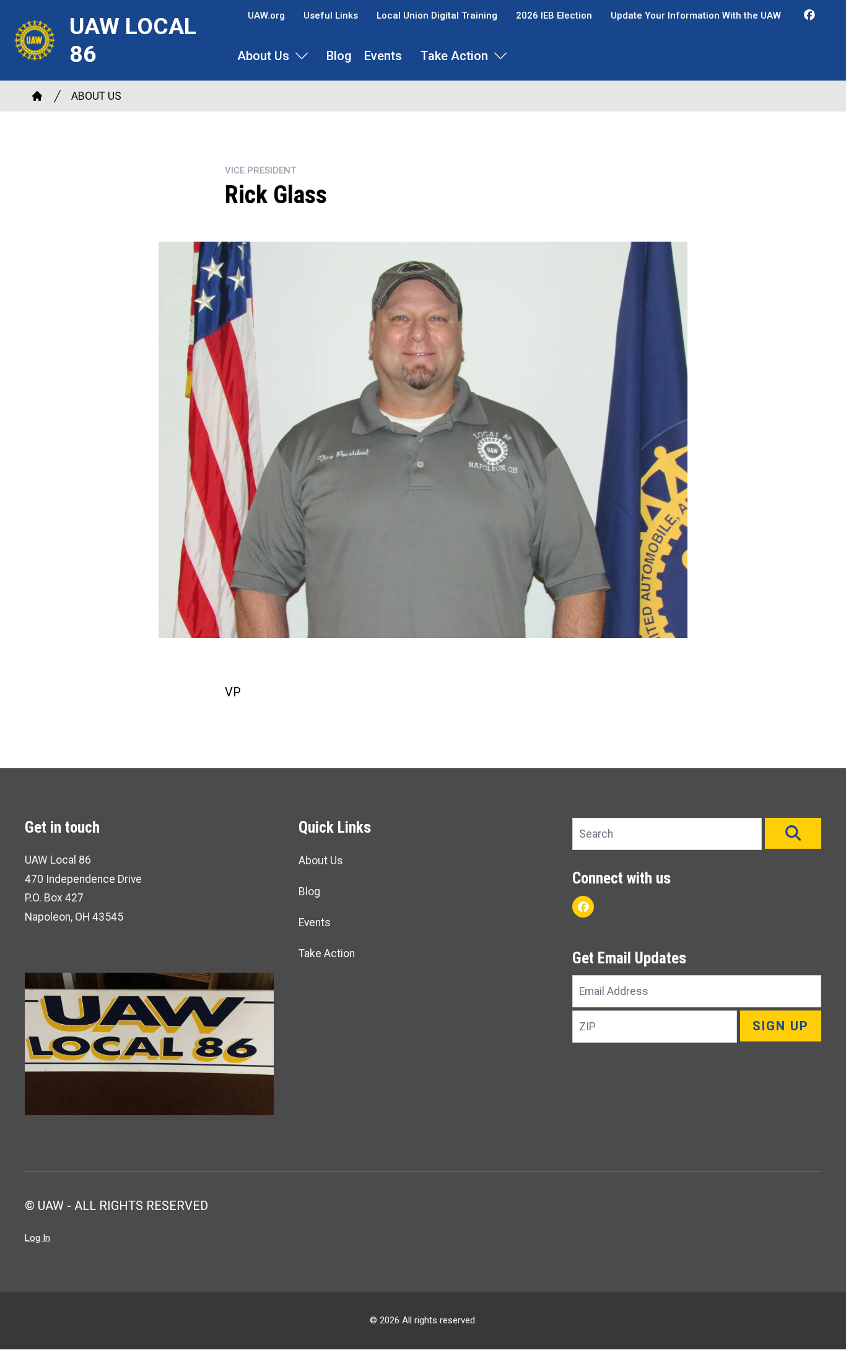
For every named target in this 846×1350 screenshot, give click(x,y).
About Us (263, 55)
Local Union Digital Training (437, 15)
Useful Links (330, 15)
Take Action (454, 55)
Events (383, 55)
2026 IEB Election (554, 15)
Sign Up (780, 1026)
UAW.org (266, 15)
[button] (793, 833)
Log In (37, 1237)
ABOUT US (96, 96)
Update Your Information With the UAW (696, 15)
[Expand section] (301, 56)
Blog (339, 55)
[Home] (37, 96)
